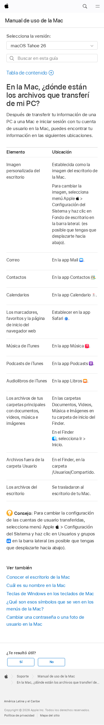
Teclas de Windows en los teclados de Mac (50, 593)
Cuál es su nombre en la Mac (35, 585)
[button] (84, 6)
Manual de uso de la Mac (34, 20)
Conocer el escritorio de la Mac (38, 577)
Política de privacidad (19, 715)
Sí (20, 662)
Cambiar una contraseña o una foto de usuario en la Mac (45, 620)
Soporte (23, 676)
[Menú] (97, 6)
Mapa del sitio (50, 715)
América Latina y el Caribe (22, 701)
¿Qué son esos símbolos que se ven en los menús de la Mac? (50, 605)
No (52, 662)
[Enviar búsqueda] (12, 58)
